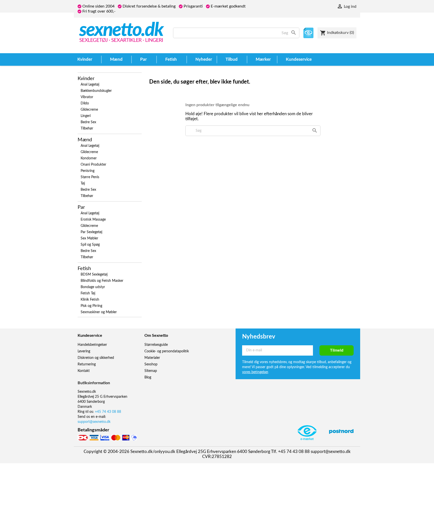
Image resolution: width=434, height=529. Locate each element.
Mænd (85, 139)
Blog (147, 377)
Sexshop (150, 364)
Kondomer (89, 158)
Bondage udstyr (93, 287)
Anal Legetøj (90, 84)
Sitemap (150, 371)
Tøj (83, 183)
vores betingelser (255, 372)
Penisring (87, 171)
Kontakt (84, 371)
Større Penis (90, 177)
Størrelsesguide (156, 345)
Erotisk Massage (93, 219)
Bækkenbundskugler (96, 91)
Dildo (85, 103)
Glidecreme (89, 109)
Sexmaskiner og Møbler (99, 312)
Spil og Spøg (90, 244)
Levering (84, 351)
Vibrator (87, 97)
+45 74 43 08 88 (108, 412)
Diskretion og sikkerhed (96, 358)
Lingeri (86, 116)
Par (81, 207)
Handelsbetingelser (92, 345)
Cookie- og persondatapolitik (166, 351)
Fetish (84, 268)
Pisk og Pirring (91, 306)
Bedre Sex (88, 122)
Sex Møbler (89, 238)
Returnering (87, 364)
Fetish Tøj (88, 293)
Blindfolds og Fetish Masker (102, 281)
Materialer (152, 358)
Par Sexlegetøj (91, 232)
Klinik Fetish (90, 299)
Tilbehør (87, 128)
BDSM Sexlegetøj (94, 274)
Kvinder (86, 78)
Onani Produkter (93, 164)
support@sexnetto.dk (94, 422)
